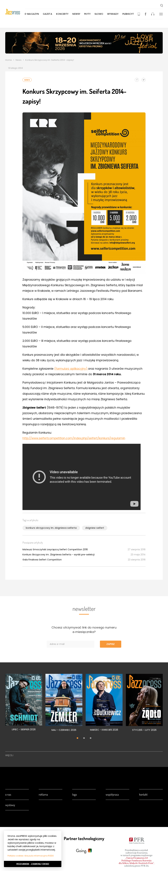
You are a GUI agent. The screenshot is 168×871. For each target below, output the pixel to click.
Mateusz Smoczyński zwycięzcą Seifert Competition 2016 (55, 549)
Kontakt (143, 794)
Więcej (9, 755)
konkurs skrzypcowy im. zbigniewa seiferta (51, 528)
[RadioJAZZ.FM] (152, 14)
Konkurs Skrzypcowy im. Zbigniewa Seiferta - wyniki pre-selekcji (58, 554)
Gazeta (47, 14)
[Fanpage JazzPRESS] (145, 14)
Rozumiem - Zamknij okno (32, 864)
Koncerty (62, 14)
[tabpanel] (23, 704)
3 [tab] (90, 738)
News (18, 60)
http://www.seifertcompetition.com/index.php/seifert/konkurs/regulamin (73, 438)
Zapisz (110, 644)
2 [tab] (84, 738)
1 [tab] (77, 738)
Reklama (43, 794)
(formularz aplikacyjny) (71, 369)
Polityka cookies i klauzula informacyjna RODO (31, 855)
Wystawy (10, 805)
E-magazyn (32, 14)
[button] (161, 6)
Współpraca (112, 794)
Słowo (98, 14)
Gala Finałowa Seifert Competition (42, 559)
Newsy (76, 14)
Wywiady (112, 14)
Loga (74, 794)
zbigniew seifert (94, 528)
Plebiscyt (128, 14)
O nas (8, 794)
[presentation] (15, 12)
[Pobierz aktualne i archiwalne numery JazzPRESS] (139, 14)
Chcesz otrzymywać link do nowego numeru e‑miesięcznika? (84, 629)
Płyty (87, 14)
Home (8, 60)
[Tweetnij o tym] (144, 80)
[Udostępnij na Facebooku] (137, 80)
